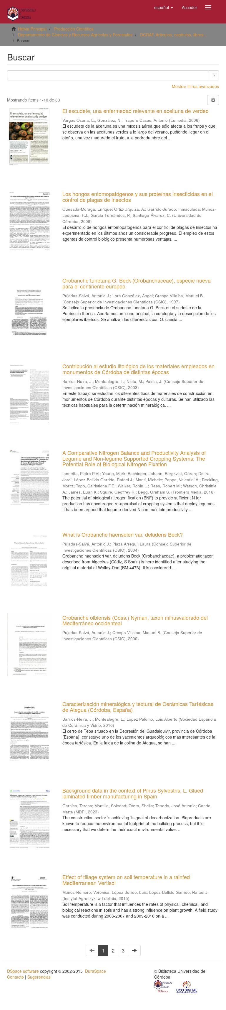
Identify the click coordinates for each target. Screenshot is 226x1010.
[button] (163, 7)
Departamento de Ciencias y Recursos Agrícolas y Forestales (75, 35)
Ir (213, 75)
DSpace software (23, 971)
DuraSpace (95, 971)
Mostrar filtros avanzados (195, 86)
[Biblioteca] (163, 987)
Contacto (15, 977)
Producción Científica (74, 29)
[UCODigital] (187, 987)
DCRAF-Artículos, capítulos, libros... (173, 35)
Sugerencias (39, 977)
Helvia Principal (32, 29)
